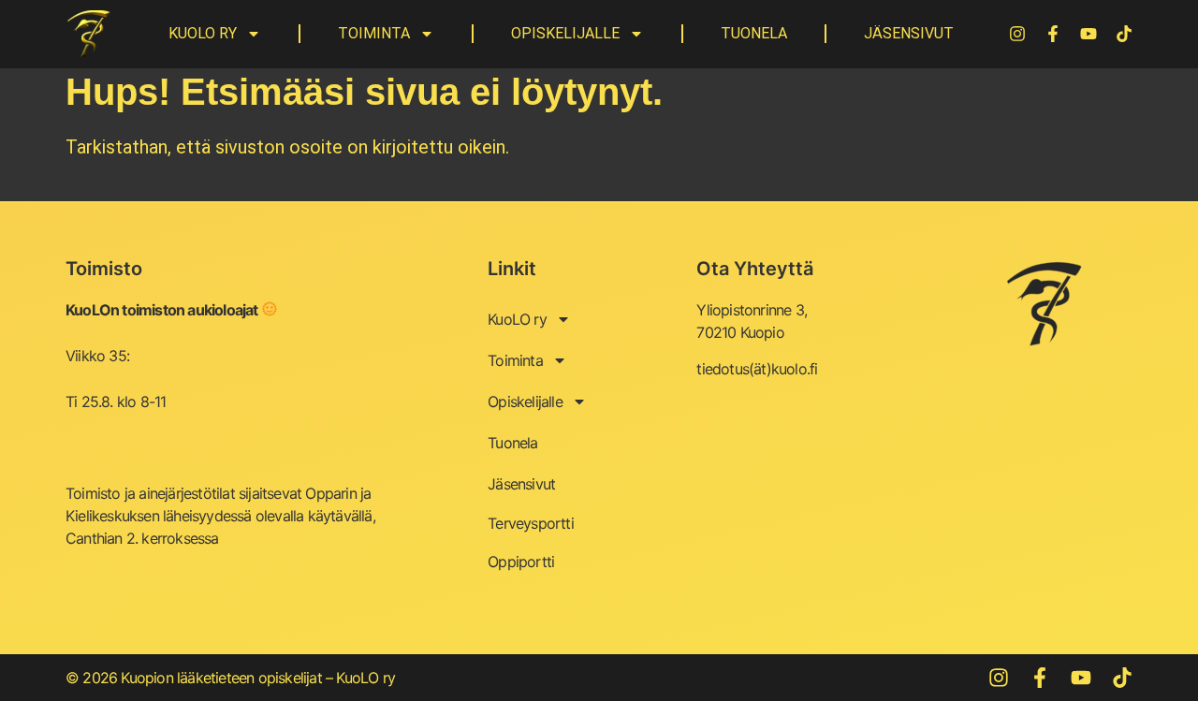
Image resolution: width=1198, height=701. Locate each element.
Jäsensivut (909, 33)
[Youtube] (1088, 33)
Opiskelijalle (565, 33)
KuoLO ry (202, 33)
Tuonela (754, 33)
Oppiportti (521, 561)
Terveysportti (531, 523)
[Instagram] (1017, 33)
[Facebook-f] (1053, 33)
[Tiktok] (1124, 33)
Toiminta (374, 33)
